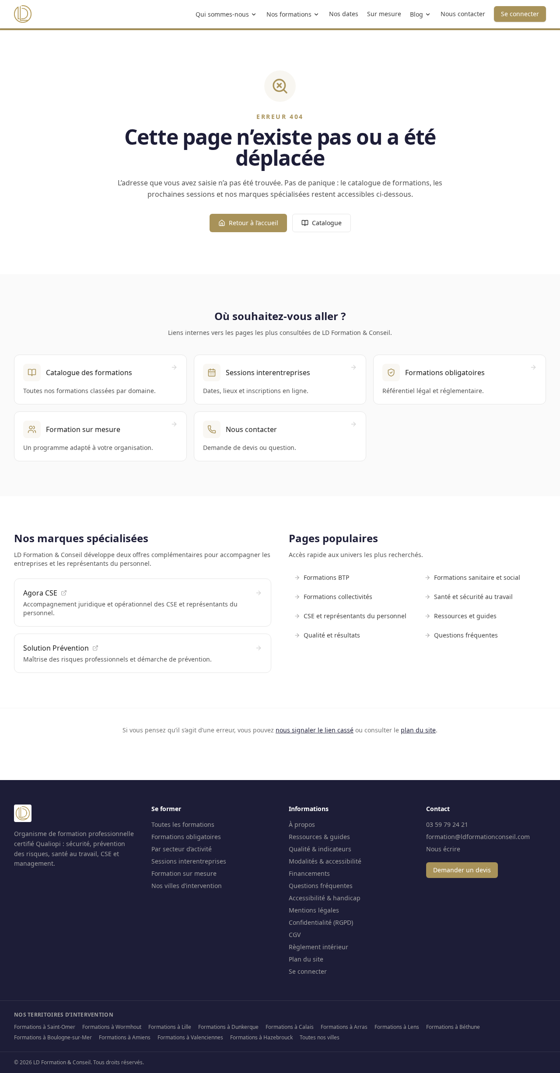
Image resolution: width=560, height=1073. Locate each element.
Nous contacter (463, 14)
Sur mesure (384, 14)
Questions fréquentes (466, 635)
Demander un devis (462, 870)
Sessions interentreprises (188, 861)
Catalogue (327, 223)
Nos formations (289, 14)
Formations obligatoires (186, 837)
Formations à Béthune (453, 1027)
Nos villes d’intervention (186, 885)
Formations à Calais (290, 1027)
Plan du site (306, 959)
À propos (302, 824)
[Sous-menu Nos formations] (316, 14)
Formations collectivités (338, 596)
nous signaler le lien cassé (315, 730)
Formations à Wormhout (111, 1027)
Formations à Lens (396, 1027)
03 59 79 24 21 (447, 824)
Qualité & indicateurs (320, 849)
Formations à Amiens (124, 1037)
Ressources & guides (319, 837)
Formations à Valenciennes (190, 1037)
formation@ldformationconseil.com (478, 837)
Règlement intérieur (318, 947)
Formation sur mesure (184, 873)
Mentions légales (314, 910)
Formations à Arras (344, 1027)
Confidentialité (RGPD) (321, 922)
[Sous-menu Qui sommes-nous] (254, 14)
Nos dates (343, 14)
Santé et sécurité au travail (473, 596)
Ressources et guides (465, 616)
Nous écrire (443, 849)
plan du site (418, 730)
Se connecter (520, 14)
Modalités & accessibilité (325, 861)
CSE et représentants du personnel (355, 616)
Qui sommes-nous (222, 14)
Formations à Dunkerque (228, 1027)
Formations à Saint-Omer (44, 1027)
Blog (416, 14)
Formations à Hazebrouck (261, 1037)
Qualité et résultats (332, 635)
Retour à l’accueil (253, 223)
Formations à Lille (169, 1027)
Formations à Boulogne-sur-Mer (53, 1037)
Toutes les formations (182, 824)
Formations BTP (326, 577)
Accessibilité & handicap (324, 898)
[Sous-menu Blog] (428, 14)
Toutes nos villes (320, 1037)
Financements (309, 873)
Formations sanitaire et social (477, 577)
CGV (295, 934)
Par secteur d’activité (181, 849)
